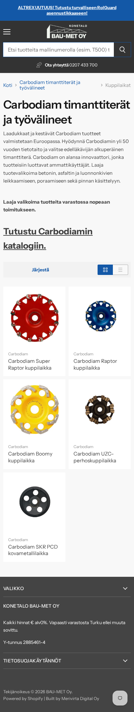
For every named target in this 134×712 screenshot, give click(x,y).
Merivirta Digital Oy (80, 698)
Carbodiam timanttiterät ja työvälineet (50, 85)
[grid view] (105, 270)
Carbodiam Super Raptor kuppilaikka (29, 364)
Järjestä (40, 269)
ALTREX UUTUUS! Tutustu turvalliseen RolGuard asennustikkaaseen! (67, 10)
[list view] (120, 270)
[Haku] (122, 49)
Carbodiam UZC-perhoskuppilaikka (95, 457)
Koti (7, 85)
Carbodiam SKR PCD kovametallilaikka (33, 550)
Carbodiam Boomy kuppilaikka (30, 457)
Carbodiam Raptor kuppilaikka (95, 364)
